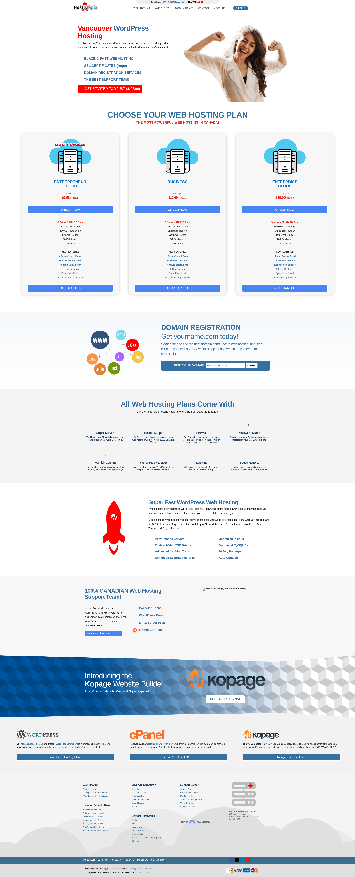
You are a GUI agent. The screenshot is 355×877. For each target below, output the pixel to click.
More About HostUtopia (99, 633)
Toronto (129, 860)
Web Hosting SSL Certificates (95, 796)
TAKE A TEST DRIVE (225, 699)
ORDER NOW (70, 209)
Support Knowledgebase (191, 799)
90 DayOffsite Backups (93, 824)
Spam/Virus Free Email (93, 817)
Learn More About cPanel (178, 757)
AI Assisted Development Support (146, 837)
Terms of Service (139, 830)
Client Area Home (139, 792)
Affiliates (135, 806)
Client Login (137, 789)
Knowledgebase (139, 796)
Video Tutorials (186, 803)
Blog (133, 823)
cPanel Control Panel (70, 256)
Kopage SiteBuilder (70, 264)
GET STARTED (70, 288)
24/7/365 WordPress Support (95, 830)
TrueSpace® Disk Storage (94, 827)
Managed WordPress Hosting (96, 792)
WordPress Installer (70, 260)
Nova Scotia (157, 860)
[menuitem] (141, 6)
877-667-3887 (168, 2)
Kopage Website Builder (93, 820)
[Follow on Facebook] (231, 860)
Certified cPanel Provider (159, 744)
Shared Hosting (89, 789)
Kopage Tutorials (187, 806)
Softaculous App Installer (70, 277)
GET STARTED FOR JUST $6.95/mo (112, 89)
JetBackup (196, 467)
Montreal (142, 860)
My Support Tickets (188, 796)
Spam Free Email (70, 273)
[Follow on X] (237, 860)
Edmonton (103, 860)
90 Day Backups (70, 269)
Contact (135, 820)
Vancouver (89, 860)
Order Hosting (138, 803)
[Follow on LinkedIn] (242, 860)
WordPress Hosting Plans (65, 757)
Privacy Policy (138, 834)
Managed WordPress (32, 744)
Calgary (116, 860)
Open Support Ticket (141, 799)
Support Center (181, 2)
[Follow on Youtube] (248, 860)
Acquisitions (137, 827)
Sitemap (135, 841)
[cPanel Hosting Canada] (148, 738)
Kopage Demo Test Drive (291, 757)
